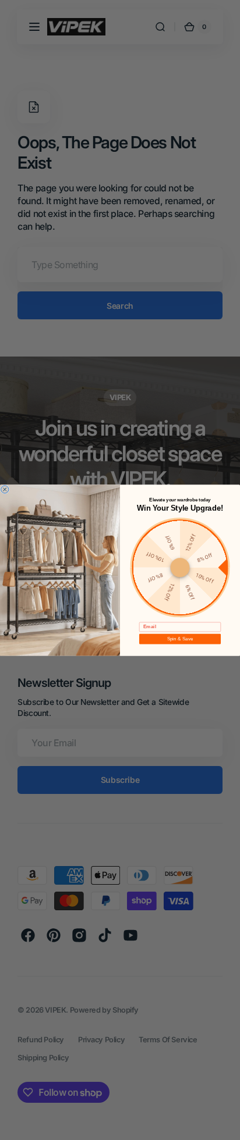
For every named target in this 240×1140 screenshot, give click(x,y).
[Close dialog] (5, 489)
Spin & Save (180, 638)
